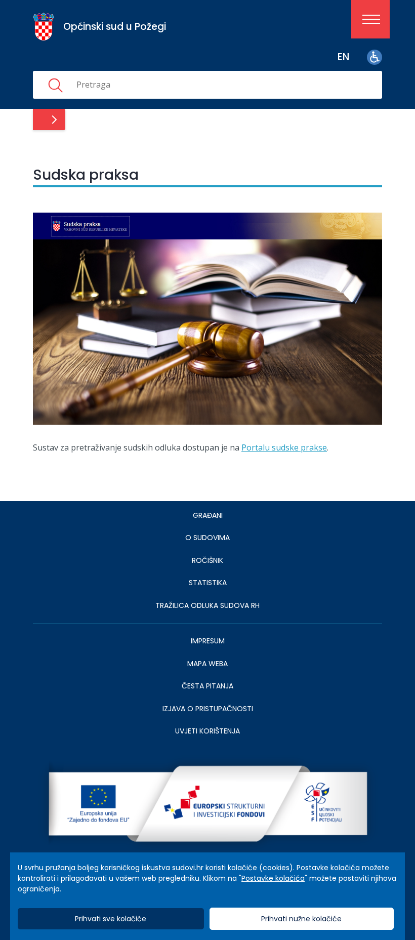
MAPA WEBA (207, 664)
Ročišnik (207, 560)
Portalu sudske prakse (284, 447)
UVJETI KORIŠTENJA (207, 731)
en (343, 57)
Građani (208, 515)
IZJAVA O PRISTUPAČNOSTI (207, 709)
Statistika (208, 583)
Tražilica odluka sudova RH (207, 605)
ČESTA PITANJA (207, 686)
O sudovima (207, 538)
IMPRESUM (208, 641)
